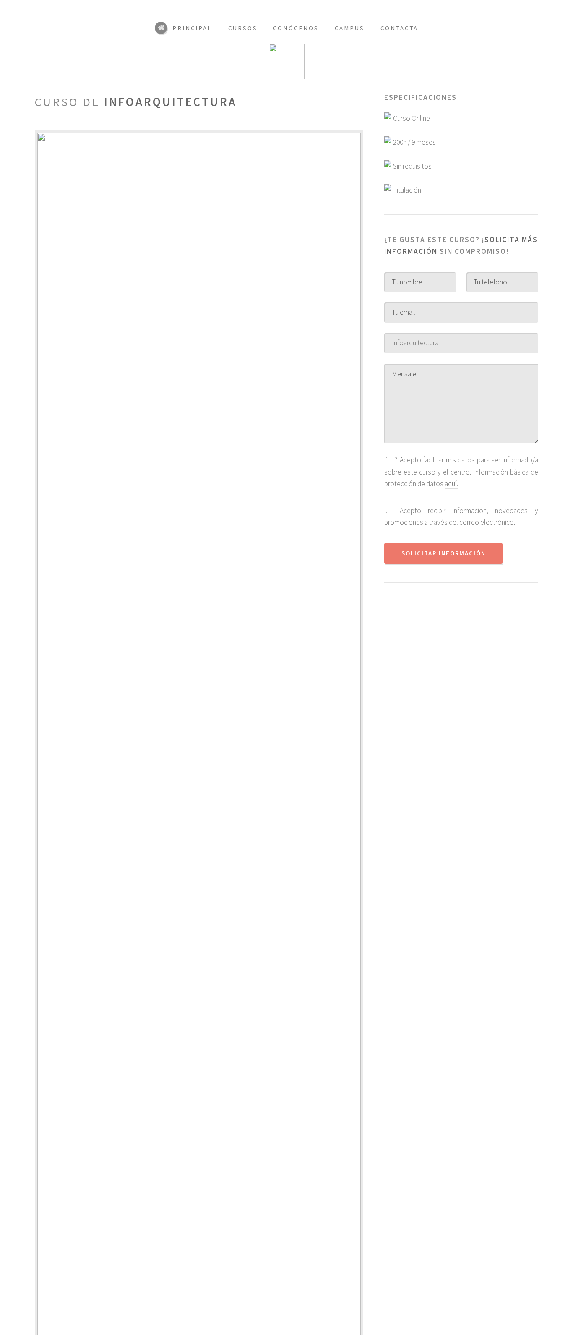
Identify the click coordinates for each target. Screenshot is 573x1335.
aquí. (451, 483)
